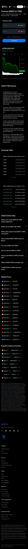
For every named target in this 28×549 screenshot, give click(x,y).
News (2, 478)
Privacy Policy (4, 504)
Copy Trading (4, 453)
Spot (2, 451)
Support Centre (4, 476)
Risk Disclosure (4, 507)
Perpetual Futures (5, 448)
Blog (2, 474)
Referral (3, 460)
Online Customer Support (7, 514)
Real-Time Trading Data (6, 465)
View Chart (23, 78)
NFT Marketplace (5, 482)
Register (20, 6)
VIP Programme (4, 463)
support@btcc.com (5, 518)
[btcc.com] (4, 7)
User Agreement (5, 502)
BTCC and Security (5, 495)
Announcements (5, 493)
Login (14, 6)
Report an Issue (4, 516)
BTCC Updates (4, 491)
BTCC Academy (4, 480)
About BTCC (4, 489)
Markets (3, 467)
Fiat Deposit (14, 40)
